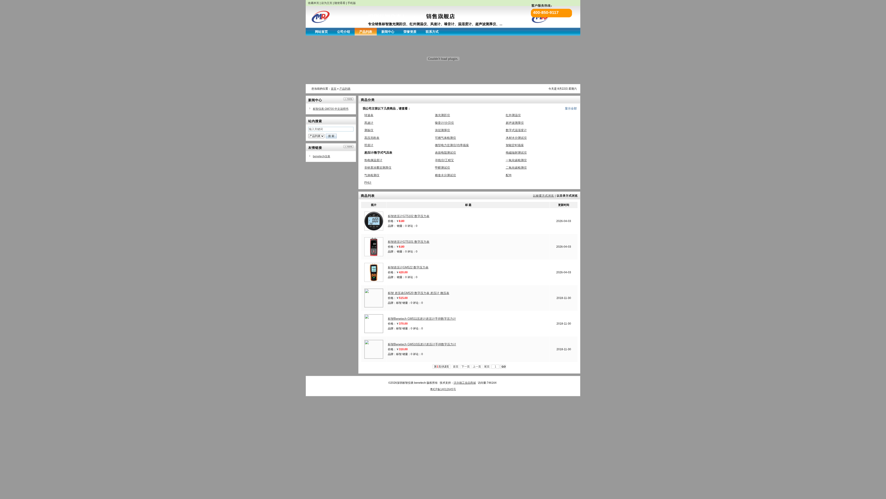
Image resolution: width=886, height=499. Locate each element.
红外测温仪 (513, 115)
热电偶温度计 (373, 160)
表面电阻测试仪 (445, 152)
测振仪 (368, 130)
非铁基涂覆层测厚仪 (377, 167)
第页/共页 (441, 366)
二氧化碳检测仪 (516, 167)
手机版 (351, 3)
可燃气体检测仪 (445, 138)
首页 (333, 88)
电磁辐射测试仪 (516, 152)
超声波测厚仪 (515, 123)
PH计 (367, 182)
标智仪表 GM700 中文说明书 (330, 108)
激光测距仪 (442, 115)
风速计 (368, 123)
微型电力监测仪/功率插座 (452, 145)
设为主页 (326, 3)
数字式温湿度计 (516, 130)
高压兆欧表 (371, 138)
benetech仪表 (321, 156)
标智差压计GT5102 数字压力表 (408, 216)
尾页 (486, 366)
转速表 (368, 115)
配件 (509, 175)
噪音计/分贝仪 (444, 123)
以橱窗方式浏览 (543, 195)
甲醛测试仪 (442, 167)
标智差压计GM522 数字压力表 (408, 267)
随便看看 (339, 3)
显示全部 (571, 108)
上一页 (477, 366)
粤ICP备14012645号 (443, 389)
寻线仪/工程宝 (444, 160)
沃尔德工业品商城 (465, 382)
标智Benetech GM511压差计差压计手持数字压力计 (422, 318)
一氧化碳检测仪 (516, 160)
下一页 (465, 366)
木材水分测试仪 (516, 138)
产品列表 (344, 88)
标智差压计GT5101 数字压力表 (408, 241)
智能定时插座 (515, 145)
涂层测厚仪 (442, 130)
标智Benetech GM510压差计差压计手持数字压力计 (422, 344)
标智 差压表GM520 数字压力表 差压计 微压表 (418, 293)
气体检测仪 (371, 175)
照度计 (368, 145)
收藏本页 (313, 3)
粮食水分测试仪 (445, 175)
